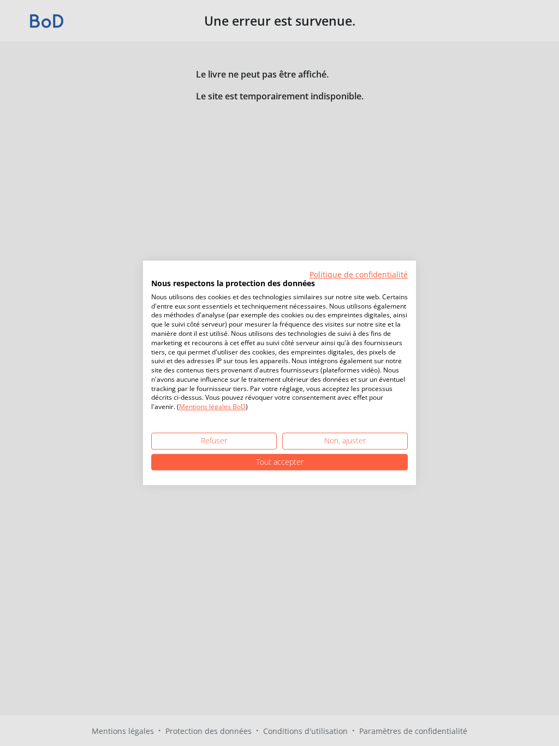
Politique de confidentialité (359, 274)
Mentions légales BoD (212, 407)
